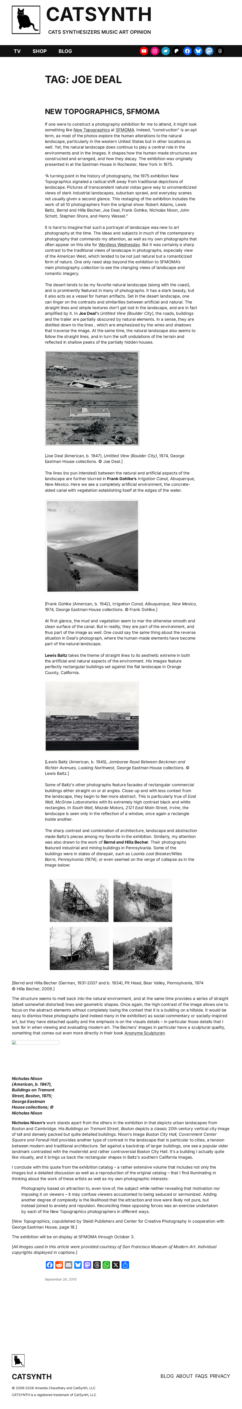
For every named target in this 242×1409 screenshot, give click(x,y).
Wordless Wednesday (119, 244)
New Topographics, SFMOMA (102, 111)
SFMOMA (125, 129)
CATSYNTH (99, 14)
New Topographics (91, 129)
